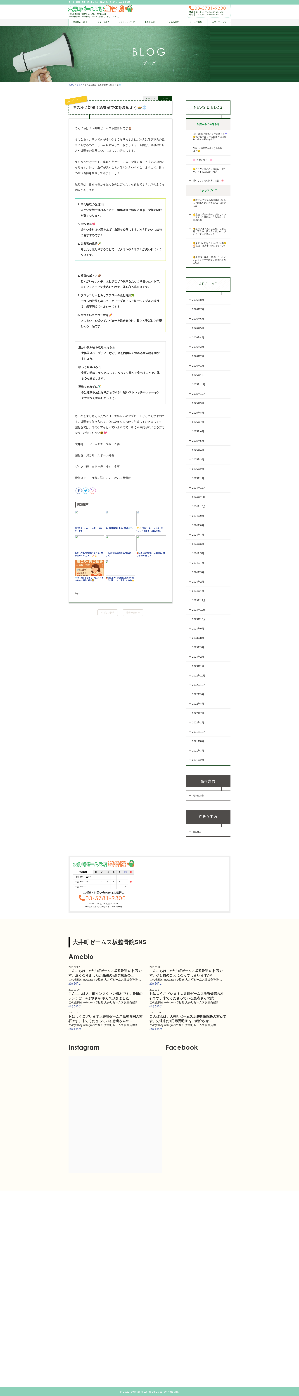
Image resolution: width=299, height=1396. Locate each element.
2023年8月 (198, 638)
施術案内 (208, 781)
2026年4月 (198, 337)
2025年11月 (198, 384)
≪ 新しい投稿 (107, 612)
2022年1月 (198, 722)
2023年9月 (198, 628)
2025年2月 (198, 469)
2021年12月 (199, 732)
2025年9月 (198, 403)
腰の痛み (197, 831)
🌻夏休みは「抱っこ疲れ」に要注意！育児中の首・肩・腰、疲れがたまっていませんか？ (209, 231)
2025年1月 (198, 478)
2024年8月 (198, 525)
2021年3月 (198, 750)
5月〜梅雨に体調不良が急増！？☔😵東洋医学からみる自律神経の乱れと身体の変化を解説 (209, 137)
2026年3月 (198, 347)
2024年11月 (198, 497)
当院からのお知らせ (208, 124)
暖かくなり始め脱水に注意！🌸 (208, 180)
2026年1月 (198, 365)
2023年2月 (198, 656)
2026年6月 (198, 318)
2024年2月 (198, 581)
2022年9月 (198, 694)
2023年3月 (198, 647)
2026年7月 (198, 309)
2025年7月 (198, 422)
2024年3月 (198, 572)
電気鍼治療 (198, 795)
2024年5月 (198, 553)
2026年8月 (198, 300)
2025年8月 (198, 412)
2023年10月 (199, 619)
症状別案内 (208, 816)
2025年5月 (198, 440)
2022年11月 (198, 675)
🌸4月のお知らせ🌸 (202, 160)
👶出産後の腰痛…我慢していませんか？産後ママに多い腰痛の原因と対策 (209, 260)
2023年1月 (198, 666)
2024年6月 (198, 544)
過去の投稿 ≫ (133, 612)
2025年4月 (198, 450)
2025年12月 (199, 375)
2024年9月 (198, 516)
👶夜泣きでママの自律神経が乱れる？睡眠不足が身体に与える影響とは (209, 203)
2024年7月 (198, 534)
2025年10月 (199, 394)
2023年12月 (199, 600)
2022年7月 (198, 713)
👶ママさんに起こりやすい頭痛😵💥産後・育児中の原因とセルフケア (209, 246)
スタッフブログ (208, 190)
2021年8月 (198, 741)
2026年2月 (198, 356)
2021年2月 (198, 760)
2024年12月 (199, 487)
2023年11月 (198, 609)
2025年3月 (198, 459)
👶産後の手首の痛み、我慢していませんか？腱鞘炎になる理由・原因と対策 (209, 217)
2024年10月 (199, 506)
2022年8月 (198, 703)
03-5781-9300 (210, 8)
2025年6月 (198, 431)
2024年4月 (198, 563)
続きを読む (75, 983)
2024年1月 (198, 591)
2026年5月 (198, 328)
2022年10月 (199, 685)
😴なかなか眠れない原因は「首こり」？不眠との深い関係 (209, 170)
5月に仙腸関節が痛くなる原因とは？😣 (208, 149)
